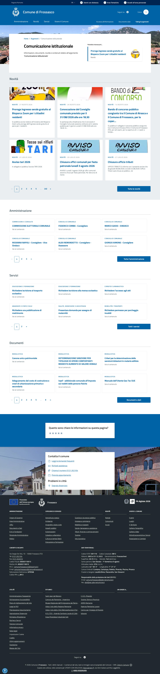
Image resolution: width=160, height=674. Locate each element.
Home (26, 38)
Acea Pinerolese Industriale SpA (56, 617)
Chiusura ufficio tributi (120, 162)
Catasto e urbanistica (114, 286)
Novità (15, 104)
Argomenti (35, 38)
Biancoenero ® (88, 667)
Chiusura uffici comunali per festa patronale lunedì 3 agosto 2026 (79, 164)
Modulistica (17, 354)
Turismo (77, 535)
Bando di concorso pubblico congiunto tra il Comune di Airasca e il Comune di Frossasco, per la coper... (128, 115)
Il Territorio (133, 524)
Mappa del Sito (14, 648)
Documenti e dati (134, 399)
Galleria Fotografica (136, 528)
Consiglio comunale (67, 222)
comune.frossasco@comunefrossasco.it (28, 569)
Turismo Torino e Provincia (90, 599)
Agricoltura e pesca (52, 517)
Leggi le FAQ (14, 606)
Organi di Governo (15, 517)
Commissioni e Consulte (22, 222)
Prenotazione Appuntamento (19, 610)
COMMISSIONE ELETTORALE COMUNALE (31, 225)
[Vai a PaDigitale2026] (137, 501)
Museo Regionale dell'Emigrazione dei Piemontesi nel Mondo (67, 603)
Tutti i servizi (133, 326)
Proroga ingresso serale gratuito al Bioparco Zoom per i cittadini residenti (108, 52)
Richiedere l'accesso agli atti (118, 290)
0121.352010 (18, 559)
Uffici (11, 524)
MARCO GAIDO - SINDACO (117, 225)
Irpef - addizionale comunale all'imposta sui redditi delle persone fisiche (77, 382)
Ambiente (48, 521)
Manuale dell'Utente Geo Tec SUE (120, 380)
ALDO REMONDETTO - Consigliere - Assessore (74, 244)
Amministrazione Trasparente (20, 596)
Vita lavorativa (80, 538)
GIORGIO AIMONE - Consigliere (119, 242)
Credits (11, 637)
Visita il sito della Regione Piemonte (58, 606)
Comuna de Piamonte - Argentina (57, 599)
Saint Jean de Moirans (53, 596)
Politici (11, 538)
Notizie (107, 517)
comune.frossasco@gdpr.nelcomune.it (99, 580)
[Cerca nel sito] (146, 12)
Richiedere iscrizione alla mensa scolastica (77, 290)
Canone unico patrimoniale (24, 358)
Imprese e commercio (82, 521)
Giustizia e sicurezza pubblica (85, 517)
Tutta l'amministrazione (134, 259)
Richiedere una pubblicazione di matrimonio (26, 312)
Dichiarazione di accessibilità (19, 599)
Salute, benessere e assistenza (72, 306)
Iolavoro (84, 613)
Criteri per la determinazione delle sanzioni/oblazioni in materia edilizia (121, 359)
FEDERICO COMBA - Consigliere (73, 225)
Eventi (131, 517)
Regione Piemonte (17, 2)
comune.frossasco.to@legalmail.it (26, 566)
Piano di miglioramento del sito (20, 603)
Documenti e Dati (15, 528)
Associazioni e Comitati (137, 538)
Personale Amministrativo (18, 535)
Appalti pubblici (50, 528)
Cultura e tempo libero (53, 538)
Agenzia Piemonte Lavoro (90, 606)
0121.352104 (17, 556)
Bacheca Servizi (15, 620)
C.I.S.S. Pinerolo (86, 596)
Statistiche (13, 644)
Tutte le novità (134, 188)
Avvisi (107, 524)
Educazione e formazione (23, 286)
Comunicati (109, 521)
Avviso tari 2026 (21, 162)
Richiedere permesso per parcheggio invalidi (121, 312)
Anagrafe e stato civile (22, 306)
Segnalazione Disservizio (18, 613)
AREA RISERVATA (80, 670)
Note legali (13, 631)
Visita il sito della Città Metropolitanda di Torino (62, 610)
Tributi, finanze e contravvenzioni (87, 531)
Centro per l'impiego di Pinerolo (92, 610)
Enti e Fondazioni (15, 531)
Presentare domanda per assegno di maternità (75, 312)
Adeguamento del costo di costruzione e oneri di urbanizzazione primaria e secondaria (30, 383)
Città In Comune (123, 665)
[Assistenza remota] (130, 665)
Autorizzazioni (50, 531)
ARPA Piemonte (86, 603)
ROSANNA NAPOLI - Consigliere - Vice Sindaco (29, 244)
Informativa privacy (16, 627)
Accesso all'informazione (104, 21)
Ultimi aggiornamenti (17, 641)
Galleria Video (134, 531)
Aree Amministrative (16, 521)
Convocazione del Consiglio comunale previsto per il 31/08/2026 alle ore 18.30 (75, 113)
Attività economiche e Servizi (139, 535)
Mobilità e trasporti (113, 306)
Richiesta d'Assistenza (17, 617)
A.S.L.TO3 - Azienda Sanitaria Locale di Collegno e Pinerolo (66, 613)
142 (45, 189)
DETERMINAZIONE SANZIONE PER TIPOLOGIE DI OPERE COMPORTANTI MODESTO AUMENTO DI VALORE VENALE (77, 361)
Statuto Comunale (16, 624)
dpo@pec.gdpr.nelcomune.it (95, 582)
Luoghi (131, 521)
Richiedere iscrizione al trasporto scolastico (27, 292)
